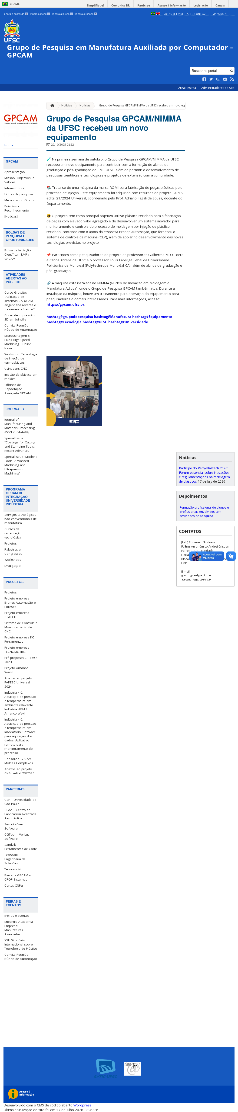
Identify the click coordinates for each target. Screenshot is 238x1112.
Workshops (12, 560)
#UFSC (95, 322)
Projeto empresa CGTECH (16, 615)
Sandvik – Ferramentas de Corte (20, 847)
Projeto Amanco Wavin (16, 670)
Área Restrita (187, 88)
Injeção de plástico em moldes (20, 376)
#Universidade (128, 322)
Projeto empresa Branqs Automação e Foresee (20, 602)
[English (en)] (158, 14)
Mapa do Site (221, 14)
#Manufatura (112, 316)
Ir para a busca (62, 14)
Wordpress (82, 1105)
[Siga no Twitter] (211, 79)
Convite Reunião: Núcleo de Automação (20, 327)
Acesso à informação (172, 5)
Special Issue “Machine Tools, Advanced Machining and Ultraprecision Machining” (20, 465)
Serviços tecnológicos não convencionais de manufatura (20, 519)
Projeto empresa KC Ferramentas (19, 639)
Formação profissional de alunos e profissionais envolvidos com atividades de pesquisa (204, 511)
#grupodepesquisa (69, 316)
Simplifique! (95, 5)
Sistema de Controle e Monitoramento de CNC (20, 627)
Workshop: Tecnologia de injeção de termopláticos (20, 358)
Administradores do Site (218, 88)
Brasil (15, 4)
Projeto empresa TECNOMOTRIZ (16, 649)
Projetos (10, 543)
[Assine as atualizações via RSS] (232, 79)
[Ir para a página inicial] (51, 105)
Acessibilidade (174, 14)
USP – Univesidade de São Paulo (20, 802)
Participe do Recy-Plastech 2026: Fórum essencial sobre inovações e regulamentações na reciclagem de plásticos (204, 475)
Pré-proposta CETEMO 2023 (20, 660)
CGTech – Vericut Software (16, 836)
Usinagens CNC (15, 368)
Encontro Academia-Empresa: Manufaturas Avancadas (19, 928)
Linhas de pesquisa (18, 194)
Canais (220, 5)
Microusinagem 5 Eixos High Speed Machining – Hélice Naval (17, 341)
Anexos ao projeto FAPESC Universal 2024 (18, 682)
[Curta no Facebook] (204, 79)
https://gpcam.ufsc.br (65, 304)
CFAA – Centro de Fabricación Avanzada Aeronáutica (20, 814)
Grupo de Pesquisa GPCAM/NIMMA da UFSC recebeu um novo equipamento (149, 105)
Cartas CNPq (13, 885)
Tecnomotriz (13, 869)
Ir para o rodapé (85, 14)
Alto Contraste (198, 14)
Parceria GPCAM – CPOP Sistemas (17, 877)
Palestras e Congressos (13, 551)
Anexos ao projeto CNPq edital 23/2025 (19, 771)
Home (8, 145)
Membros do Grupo (19, 200)
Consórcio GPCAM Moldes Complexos (18, 761)
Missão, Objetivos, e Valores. (19, 180)
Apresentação (14, 172)
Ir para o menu (39, 14)
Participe (143, 5)
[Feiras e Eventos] (17, 915)
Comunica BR (120, 5)
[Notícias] (11, 216)
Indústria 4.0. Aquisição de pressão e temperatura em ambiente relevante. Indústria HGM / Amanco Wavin (20, 702)
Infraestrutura (14, 188)
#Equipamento (152, 316)
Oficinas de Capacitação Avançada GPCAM (17, 389)
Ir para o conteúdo (15, 14)
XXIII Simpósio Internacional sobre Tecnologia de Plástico (20, 944)
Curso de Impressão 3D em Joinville (19, 317)
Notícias (66, 105)
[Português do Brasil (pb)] (153, 14)
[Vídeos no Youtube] (218, 79)
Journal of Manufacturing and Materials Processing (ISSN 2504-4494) (19, 425)
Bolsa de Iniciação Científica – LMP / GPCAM (17, 254)
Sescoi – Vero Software (14, 826)
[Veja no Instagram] (225, 79)
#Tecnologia (64, 322)
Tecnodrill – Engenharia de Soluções (15, 859)
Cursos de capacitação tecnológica (13, 533)
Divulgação (12, 566)
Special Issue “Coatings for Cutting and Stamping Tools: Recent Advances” (19, 444)
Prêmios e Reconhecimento (16, 208)
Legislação (200, 5)
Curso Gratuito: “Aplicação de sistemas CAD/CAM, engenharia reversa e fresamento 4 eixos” (20, 300)
